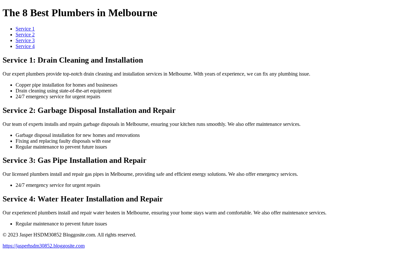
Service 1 (25, 28)
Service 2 (25, 34)
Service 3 (25, 40)
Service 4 (25, 46)
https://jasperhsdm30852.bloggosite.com (44, 245)
